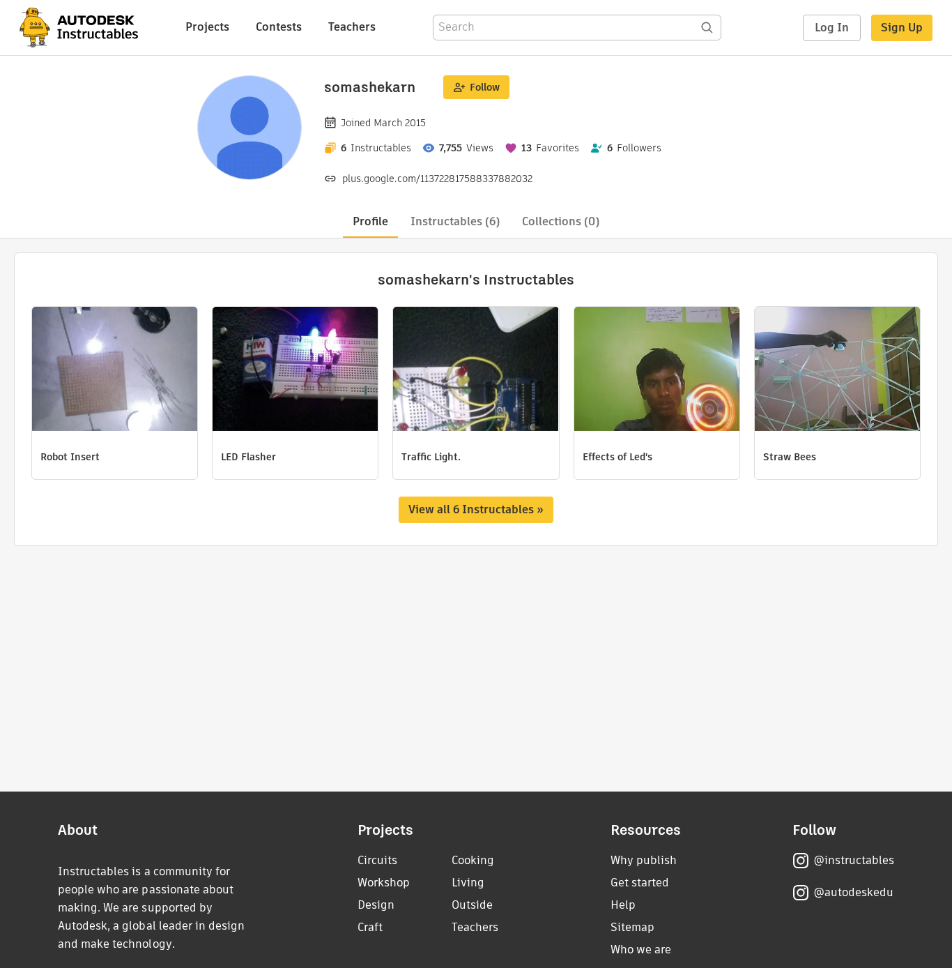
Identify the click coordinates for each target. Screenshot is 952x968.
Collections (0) (560, 221)
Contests (279, 27)
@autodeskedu (853, 892)
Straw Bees (789, 457)
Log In (832, 28)
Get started (640, 883)
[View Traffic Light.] (475, 370)
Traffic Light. (431, 457)
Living (468, 883)
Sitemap (632, 927)
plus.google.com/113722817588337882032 (437, 179)
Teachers (352, 27)
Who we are (641, 949)
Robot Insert (70, 457)
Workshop (384, 883)
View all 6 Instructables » (476, 509)
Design (376, 905)
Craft (370, 927)
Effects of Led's (617, 457)
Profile (370, 221)
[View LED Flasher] (295, 370)
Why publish (644, 860)
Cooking (473, 860)
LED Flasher (248, 457)
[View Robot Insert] (114, 370)
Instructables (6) (455, 221)
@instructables (853, 860)
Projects (207, 27)
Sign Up (902, 28)
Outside (472, 905)
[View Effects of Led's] (656, 370)
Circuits (377, 860)
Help (623, 905)
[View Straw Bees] (837, 370)
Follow (485, 87)
